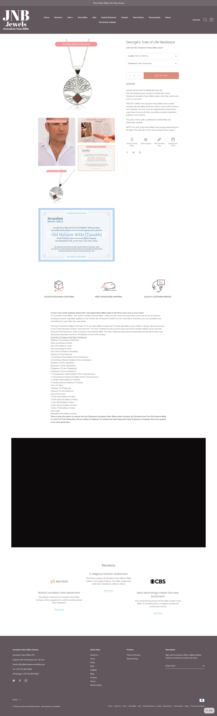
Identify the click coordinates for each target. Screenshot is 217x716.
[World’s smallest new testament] (59, 581)
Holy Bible (82, 17)
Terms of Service (134, 655)
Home (46, 17)
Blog (92, 674)
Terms (92, 681)
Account (196, 20)
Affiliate (93, 670)
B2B (92, 666)
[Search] (205, 20)
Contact (124, 17)
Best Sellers (138, 17)
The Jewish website (107, 22)
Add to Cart (161, 75)
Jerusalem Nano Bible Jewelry (30, 706)
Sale (94, 17)
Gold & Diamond (108, 17)
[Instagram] (26, 680)
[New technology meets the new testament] (157, 581)
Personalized (154, 17)
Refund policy (96, 685)
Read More (108, 590)
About (168, 17)
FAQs (92, 662)
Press (92, 658)
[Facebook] (20, 680)
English (15, 700)
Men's (70, 17)
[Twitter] (14, 680)
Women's (58, 17)
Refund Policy (132, 658)
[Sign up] (203, 666)
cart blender (56, 706)
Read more (59, 609)
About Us (94, 655)
